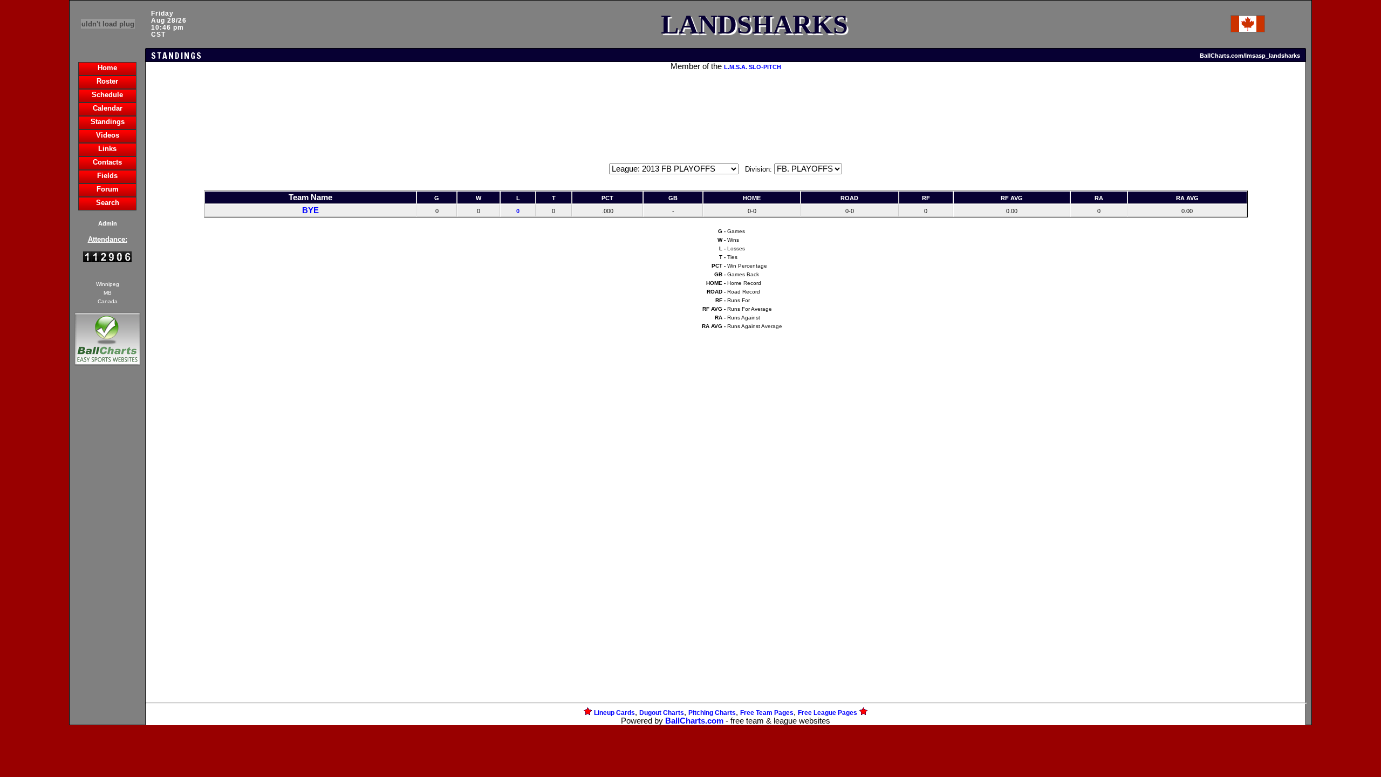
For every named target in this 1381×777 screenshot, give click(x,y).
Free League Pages (827, 713)
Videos (107, 135)
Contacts (107, 162)
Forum (108, 189)
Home (107, 68)
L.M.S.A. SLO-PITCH (752, 67)
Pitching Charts (712, 713)
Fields (107, 176)
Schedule (107, 95)
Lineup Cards (614, 713)
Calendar (107, 108)
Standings (108, 122)
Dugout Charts (661, 713)
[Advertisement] (107, 553)
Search (107, 203)
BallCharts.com (694, 721)
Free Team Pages (767, 713)
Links (107, 149)
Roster (107, 81)
